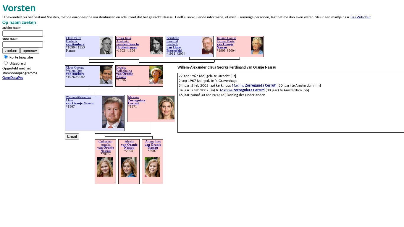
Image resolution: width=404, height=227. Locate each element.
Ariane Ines (153, 144)
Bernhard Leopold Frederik (174, 44)
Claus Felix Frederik (75, 41)
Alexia (129, 144)
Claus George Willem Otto (75, 70)
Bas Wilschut (360, 17)
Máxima (254, 85)
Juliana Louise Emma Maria (226, 42)
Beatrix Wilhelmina (124, 72)
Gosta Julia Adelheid (127, 42)
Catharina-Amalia (105, 146)
